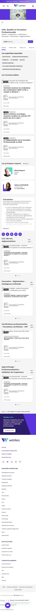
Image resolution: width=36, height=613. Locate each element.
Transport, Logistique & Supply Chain (10, 528)
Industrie (4, 512)
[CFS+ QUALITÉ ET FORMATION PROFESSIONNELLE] (18, 95)
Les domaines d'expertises (9, 450)
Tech (3, 492)
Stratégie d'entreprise (7, 475)
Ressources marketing (11, 1)
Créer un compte (6, 454)
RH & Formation (5, 495)
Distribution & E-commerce (8, 525)
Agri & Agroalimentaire (7, 522)
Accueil (3, 411)
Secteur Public (5, 515)
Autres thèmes (5, 535)
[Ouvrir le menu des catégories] (4, 6)
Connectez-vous (6, 457)
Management (5, 482)
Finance (3, 499)
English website (18, 589)
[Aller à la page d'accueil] (20, 6)
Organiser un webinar (24, 1)
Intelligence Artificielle (7, 485)
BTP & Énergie (5, 518)
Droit (3, 502)
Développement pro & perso (8, 472)
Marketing (4, 489)
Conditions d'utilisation (12, 587)
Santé (3, 532)
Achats (3, 505)
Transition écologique (7, 479)
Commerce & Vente (6, 509)
